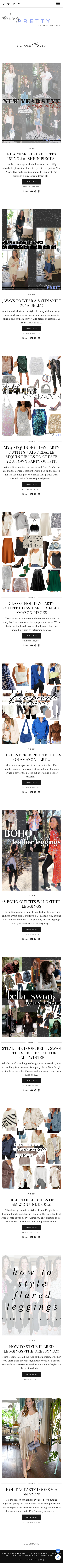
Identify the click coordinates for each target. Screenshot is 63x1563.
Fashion (31, 148)
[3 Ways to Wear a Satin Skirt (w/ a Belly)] (31, 249)
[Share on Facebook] (35, 191)
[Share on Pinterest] (39, 191)
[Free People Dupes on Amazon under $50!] (31, 1148)
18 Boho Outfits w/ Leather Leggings (31, 904)
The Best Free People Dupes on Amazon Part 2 (31, 757)
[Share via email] (31, 191)
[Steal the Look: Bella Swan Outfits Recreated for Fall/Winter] (31, 997)
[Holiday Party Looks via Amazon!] (31, 1438)
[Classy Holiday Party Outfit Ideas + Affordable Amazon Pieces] (31, 552)
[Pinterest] (8, 3)
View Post (31, 182)
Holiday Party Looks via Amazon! (31, 1491)
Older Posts (31, 1544)
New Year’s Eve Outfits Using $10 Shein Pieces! (31, 156)
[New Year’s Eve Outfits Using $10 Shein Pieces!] (31, 103)
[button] (59, 3)
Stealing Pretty (19, 1553)
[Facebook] (14, 3)
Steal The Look (39, 1553)
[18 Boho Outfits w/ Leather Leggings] (31, 850)
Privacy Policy (49, 1555)
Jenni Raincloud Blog (24, 1555)
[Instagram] (4, 3)
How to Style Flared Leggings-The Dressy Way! (31, 1349)
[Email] (19, 3)
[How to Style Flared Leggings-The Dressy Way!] (31, 1295)
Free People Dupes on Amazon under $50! (31, 1202)
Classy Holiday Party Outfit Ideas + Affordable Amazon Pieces (31, 608)
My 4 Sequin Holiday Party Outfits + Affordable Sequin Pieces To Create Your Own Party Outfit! (31, 454)
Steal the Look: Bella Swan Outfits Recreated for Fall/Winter (31, 1053)
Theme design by (31, 1560)
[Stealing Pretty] (31, 20)
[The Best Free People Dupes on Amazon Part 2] (31, 703)
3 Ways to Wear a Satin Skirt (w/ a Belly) (31, 303)
